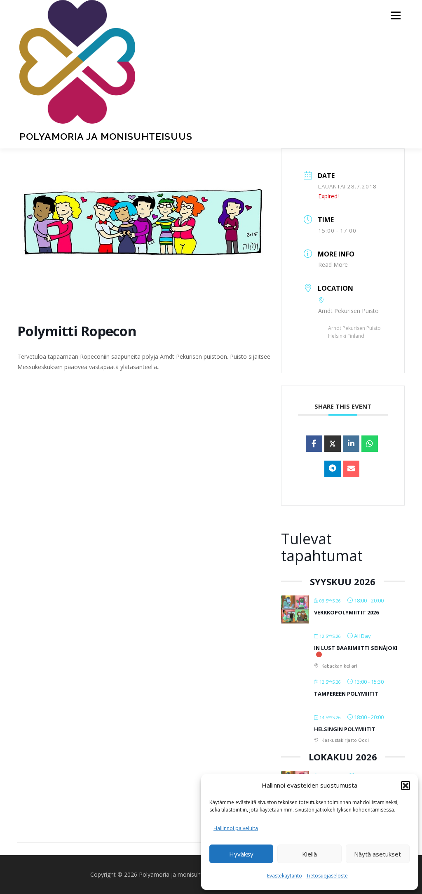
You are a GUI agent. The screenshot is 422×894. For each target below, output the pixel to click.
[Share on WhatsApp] (369, 443)
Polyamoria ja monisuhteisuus (105, 136)
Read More (333, 264)
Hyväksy (241, 854)
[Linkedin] (351, 443)
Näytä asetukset (377, 854)
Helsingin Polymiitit (344, 729)
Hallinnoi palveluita (235, 828)
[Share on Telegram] (332, 469)
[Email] (351, 469)
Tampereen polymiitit (346, 693)
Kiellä (309, 854)
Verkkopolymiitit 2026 (346, 612)
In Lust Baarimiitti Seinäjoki (355, 648)
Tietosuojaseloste (327, 875)
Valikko (395, 15)
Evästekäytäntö (284, 875)
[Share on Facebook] (314, 443)
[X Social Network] (332, 443)
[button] (405, 785)
